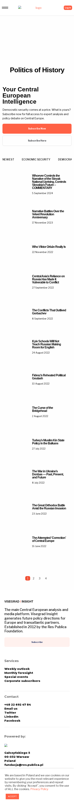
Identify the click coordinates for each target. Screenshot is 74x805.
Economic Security (36, 159)
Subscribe (37, 642)
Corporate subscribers (22, 680)
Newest (8, 159)
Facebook (12, 720)
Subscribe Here (37, 140)
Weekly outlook (17, 668)
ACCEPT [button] (12, 796)
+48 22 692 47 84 (17, 704)
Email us (10, 708)
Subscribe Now (37, 128)
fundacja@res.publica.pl (23, 764)
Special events (16, 676)
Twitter (10, 712)
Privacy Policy (39, 789)
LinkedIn (11, 716)
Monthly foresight (18, 672)
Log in (68, 8)
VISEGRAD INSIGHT (18, 601)
